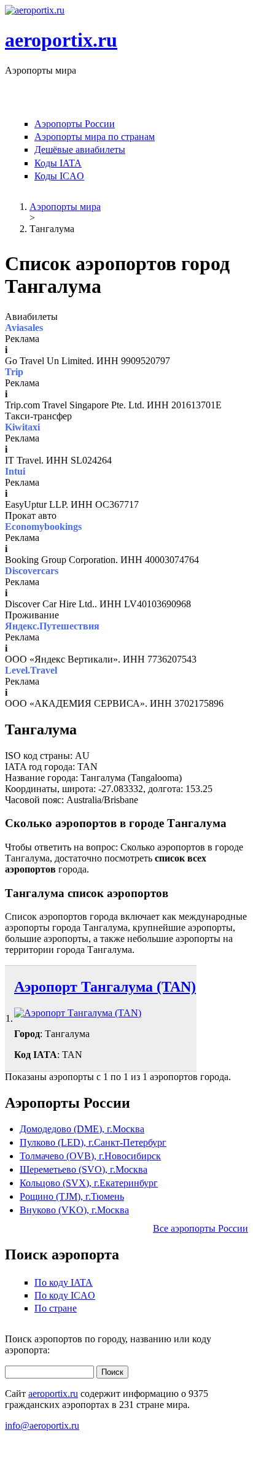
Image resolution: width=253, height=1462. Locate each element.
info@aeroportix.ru (42, 1425)
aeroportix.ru (61, 40)
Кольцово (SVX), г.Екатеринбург (89, 1183)
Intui (15, 471)
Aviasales (24, 327)
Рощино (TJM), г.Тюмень (72, 1196)
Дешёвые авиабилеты (79, 149)
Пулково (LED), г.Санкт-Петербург (93, 1142)
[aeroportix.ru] (34, 10)
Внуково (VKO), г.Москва (74, 1210)
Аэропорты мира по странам (94, 136)
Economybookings (43, 526)
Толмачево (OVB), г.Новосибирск (90, 1156)
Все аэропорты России (200, 1228)
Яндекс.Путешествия (52, 626)
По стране (55, 1308)
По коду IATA (63, 1282)
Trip (14, 372)
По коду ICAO (64, 1295)
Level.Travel (31, 670)
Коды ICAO (59, 176)
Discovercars (31, 571)
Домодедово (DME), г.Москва (82, 1129)
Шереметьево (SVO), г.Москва (83, 1169)
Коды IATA (58, 163)
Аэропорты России (74, 124)
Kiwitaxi (22, 427)
